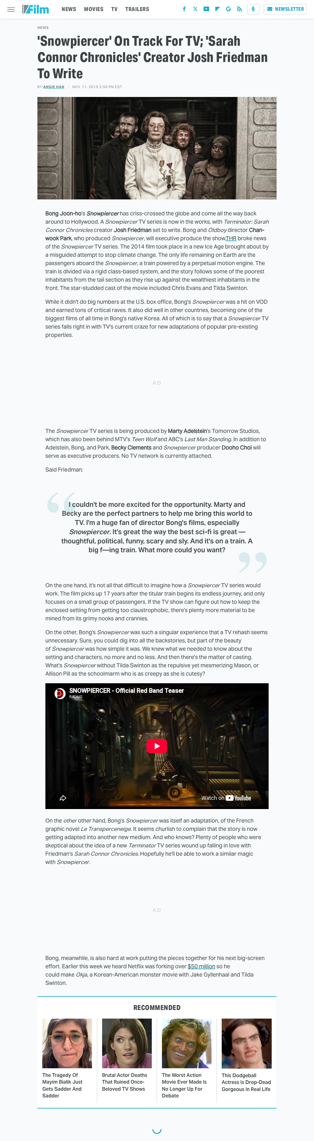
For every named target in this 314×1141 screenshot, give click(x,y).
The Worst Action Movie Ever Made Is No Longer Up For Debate (184, 1085)
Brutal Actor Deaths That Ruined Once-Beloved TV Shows (124, 1082)
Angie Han (53, 87)
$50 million (201, 966)
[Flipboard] (217, 10)
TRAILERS (137, 9)
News (43, 28)
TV (114, 9)
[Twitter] (195, 10)
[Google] (228, 10)
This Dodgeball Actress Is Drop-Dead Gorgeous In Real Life (246, 1082)
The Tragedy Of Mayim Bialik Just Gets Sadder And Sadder (62, 1085)
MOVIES (93, 9)
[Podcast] (253, 9)
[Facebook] (184, 10)
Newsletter (289, 9)
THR (231, 238)
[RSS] (239, 10)
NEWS (69, 9)
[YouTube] (206, 10)
